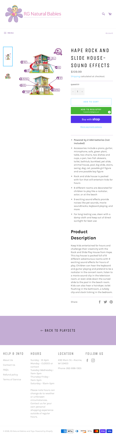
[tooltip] (109, 112)
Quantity (75, 84)
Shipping (75, 76)
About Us (8, 360)
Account (109, 33)
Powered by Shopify (44, 431)
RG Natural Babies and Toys (22, 431)
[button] (91, 110)
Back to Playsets (60, 330)
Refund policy (10, 374)
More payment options (91, 127)
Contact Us (9, 364)
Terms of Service (12, 379)
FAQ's (5, 369)
